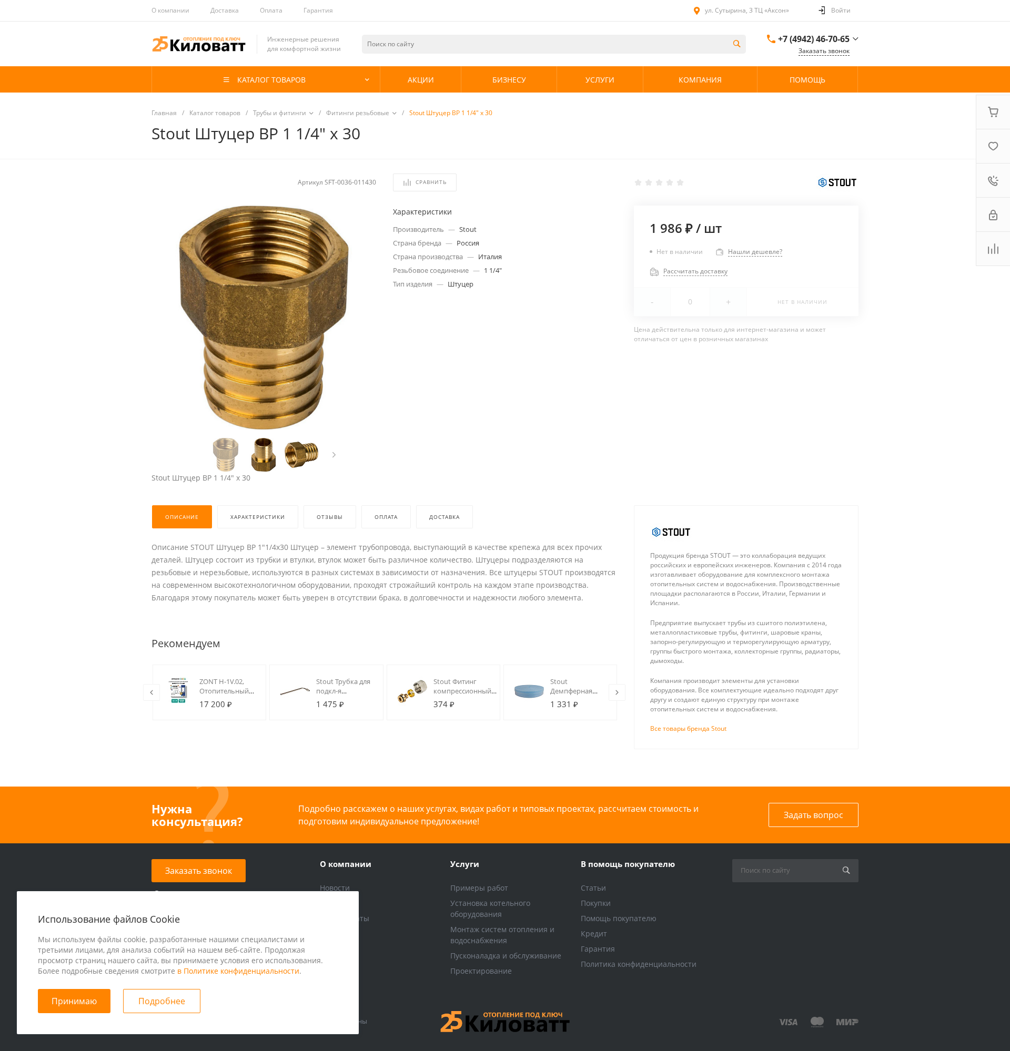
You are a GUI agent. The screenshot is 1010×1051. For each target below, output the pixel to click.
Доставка (224, 10)
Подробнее (161, 1001)
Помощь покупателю (618, 918)
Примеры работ (479, 888)
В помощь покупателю (628, 864)
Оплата (271, 10)
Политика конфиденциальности (638, 964)
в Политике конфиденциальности (238, 971)
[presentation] (334, 454)
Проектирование (481, 971)
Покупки (596, 903)
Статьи (593, 888)
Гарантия (318, 10)
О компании (170, 10)
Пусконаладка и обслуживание (505, 956)
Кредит (594, 933)
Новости (335, 888)
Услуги (464, 864)
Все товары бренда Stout (688, 728)
